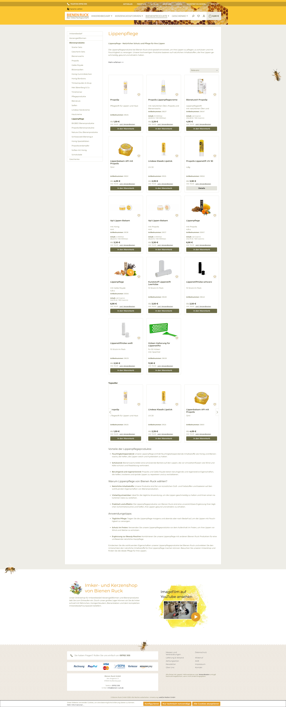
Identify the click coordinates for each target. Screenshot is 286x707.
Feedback (141, 4)
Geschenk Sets (78, 52)
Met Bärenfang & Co (80, 87)
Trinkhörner (77, 92)
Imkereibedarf (75, 34)
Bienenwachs (78, 56)
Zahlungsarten (172, 661)
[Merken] (139, 94)
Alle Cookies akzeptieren (206, 704)
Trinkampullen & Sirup (81, 83)
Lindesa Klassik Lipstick (160, 161)
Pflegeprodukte (79, 96)
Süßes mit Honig (79, 150)
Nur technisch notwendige (176, 704)
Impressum (200, 664)
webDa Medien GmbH (167, 697)
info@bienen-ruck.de (115, 688)
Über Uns (167, 4)
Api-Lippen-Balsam (120, 220)
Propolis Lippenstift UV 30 (199, 161)
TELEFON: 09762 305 (78, 4)
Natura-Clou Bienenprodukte (85, 132)
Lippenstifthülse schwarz (199, 282)
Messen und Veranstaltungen (173, 653)
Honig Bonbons (79, 79)
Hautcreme (77, 114)
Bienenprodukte (77, 43)
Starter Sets (77, 47)
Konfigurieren (152, 704)
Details (201, 188)
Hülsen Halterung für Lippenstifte (159, 344)
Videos (179, 4)
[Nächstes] (217, 412)
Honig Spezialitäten (80, 141)
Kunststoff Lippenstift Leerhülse (159, 283)
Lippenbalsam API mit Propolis (121, 162)
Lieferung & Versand (175, 658)
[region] (163, 412)
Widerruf (199, 658)
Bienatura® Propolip (196, 100)
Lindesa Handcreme (81, 110)
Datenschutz (201, 652)
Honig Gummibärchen (82, 74)
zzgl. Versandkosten (127, 124)
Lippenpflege (78, 119)
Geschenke (74, 159)
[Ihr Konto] (204, 16)
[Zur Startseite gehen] (78, 16)
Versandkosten (204, 674)
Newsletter (171, 664)
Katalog (154, 4)
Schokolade (77, 155)
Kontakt (215, 4)
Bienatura (76, 101)
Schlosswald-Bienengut (82, 137)
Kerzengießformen (77, 38)
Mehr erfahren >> (116, 62)
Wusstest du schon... (197, 4)
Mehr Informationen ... (75, 705)
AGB (197, 661)
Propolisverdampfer (80, 146)
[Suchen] (193, 16)
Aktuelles (127, 4)
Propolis (75, 61)
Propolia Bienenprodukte (83, 128)
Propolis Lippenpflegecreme (162, 100)
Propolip (114, 100)
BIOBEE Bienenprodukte (83, 123)
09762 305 (125, 655)
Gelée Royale (77, 65)
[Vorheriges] (110, 412)
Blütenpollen (77, 70)
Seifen (74, 105)
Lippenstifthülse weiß (121, 343)
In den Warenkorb (125, 129)
